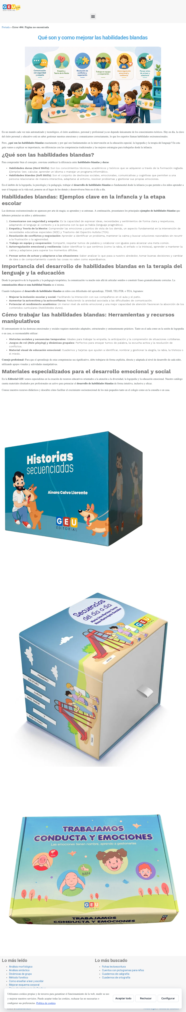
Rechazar (146, 998)
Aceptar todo (123, 998)
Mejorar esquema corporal (24, 984)
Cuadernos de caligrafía (115, 973)
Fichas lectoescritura (114, 966)
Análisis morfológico (21, 966)
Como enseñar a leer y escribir (26, 981)
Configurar (168, 998)
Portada (6, 27)
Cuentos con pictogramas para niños (123, 970)
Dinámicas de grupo (20, 973)
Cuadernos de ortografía (116, 977)
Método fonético (18, 977)
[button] (93, 16)
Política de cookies (46, 1003)
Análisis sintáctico (19, 970)
